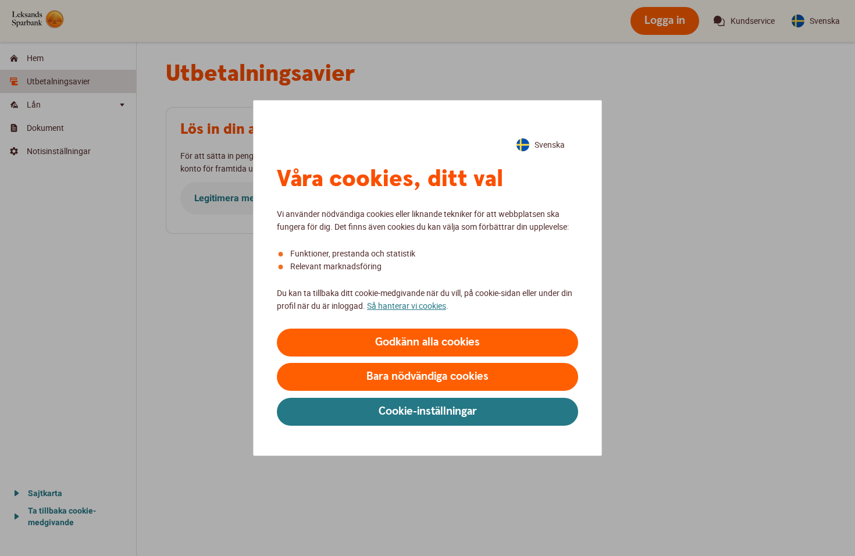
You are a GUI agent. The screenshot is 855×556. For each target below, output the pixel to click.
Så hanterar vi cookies (406, 305)
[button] (427, 343)
